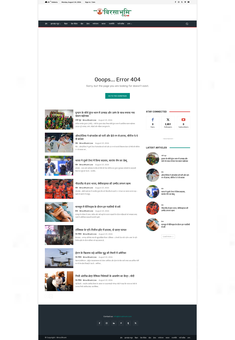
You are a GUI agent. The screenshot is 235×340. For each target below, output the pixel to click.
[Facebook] (175, 2)
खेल (76, 143)
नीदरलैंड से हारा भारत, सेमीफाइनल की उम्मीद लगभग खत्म (103, 183)
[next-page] (51, 296)
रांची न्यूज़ (78, 120)
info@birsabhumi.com (123, 316)
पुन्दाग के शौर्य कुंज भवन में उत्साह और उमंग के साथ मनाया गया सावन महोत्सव (105, 114)
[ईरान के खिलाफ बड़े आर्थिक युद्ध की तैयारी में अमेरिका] (59, 258)
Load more (167, 236)
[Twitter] (182, 2)
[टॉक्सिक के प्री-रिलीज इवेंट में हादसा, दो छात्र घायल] (59, 235)
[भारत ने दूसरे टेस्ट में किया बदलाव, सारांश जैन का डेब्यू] (59, 166)
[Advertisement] (117, 49)
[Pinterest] (121, 323)
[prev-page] (46, 296)
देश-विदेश (78, 234)
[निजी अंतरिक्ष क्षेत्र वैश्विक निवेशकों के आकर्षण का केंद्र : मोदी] (59, 281)
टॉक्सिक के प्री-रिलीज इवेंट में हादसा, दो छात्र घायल (100, 230)
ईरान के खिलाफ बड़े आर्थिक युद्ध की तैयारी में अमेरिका (100, 253)
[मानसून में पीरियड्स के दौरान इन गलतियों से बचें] (59, 212)
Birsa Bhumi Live (89, 120)
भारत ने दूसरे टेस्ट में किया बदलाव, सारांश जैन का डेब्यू (101, 160)
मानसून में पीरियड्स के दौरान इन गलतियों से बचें (97, 206)
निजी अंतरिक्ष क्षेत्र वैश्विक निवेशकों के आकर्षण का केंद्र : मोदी (104, 276)
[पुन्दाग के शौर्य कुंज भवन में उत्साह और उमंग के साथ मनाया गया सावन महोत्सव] (59, 119)
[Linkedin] (114, 323)
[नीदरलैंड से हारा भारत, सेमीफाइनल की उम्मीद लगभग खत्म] (59, 189)
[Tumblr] (128, 323)
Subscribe (183, 118)
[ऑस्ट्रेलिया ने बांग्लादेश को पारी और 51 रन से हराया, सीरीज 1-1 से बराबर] (59, 142)
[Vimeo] (185, 2)
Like (152, 118)
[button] (187, 24)
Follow (168, 118)
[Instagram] (178, 2)
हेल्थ (76, 211)
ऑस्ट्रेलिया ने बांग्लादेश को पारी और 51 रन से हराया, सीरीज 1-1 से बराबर (175, 176)
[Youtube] (188, 2)
